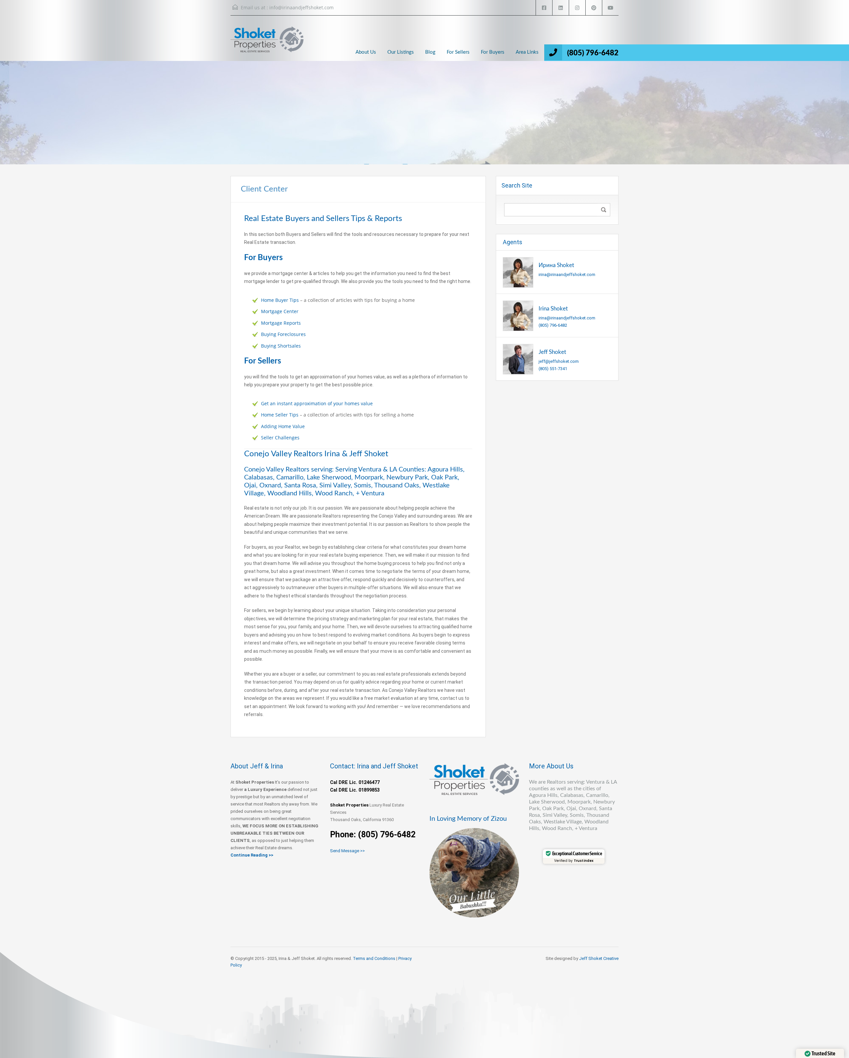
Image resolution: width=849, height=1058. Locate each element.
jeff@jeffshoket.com (559, 361)
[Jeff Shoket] (518, 358)
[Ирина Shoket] (518, 271)
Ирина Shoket (556, 265)
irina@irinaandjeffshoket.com (567, 274)
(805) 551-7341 (553, 368)
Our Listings (400, 52)
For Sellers (458, 52)
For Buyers (492, 52)
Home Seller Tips (279, 415)
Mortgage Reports (281, 323)
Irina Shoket (553, 308)
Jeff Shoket (552, 352)
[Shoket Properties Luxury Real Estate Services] (266, 45)
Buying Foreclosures (283, 334)
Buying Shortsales (281, 346)
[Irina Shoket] (518, 315)
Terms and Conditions (374, 958)
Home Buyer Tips (280, 300)
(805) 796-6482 (593, 53)
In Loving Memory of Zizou (468, 818)
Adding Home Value (283, 426)
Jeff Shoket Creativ (597, 958)
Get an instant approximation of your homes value (317, 403)
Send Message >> (347, 850)
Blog (430, 52)
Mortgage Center (279, 311)
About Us (366, 52)
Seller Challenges (280, 437)
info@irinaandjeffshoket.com (301, 7)
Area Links (527, 52)
